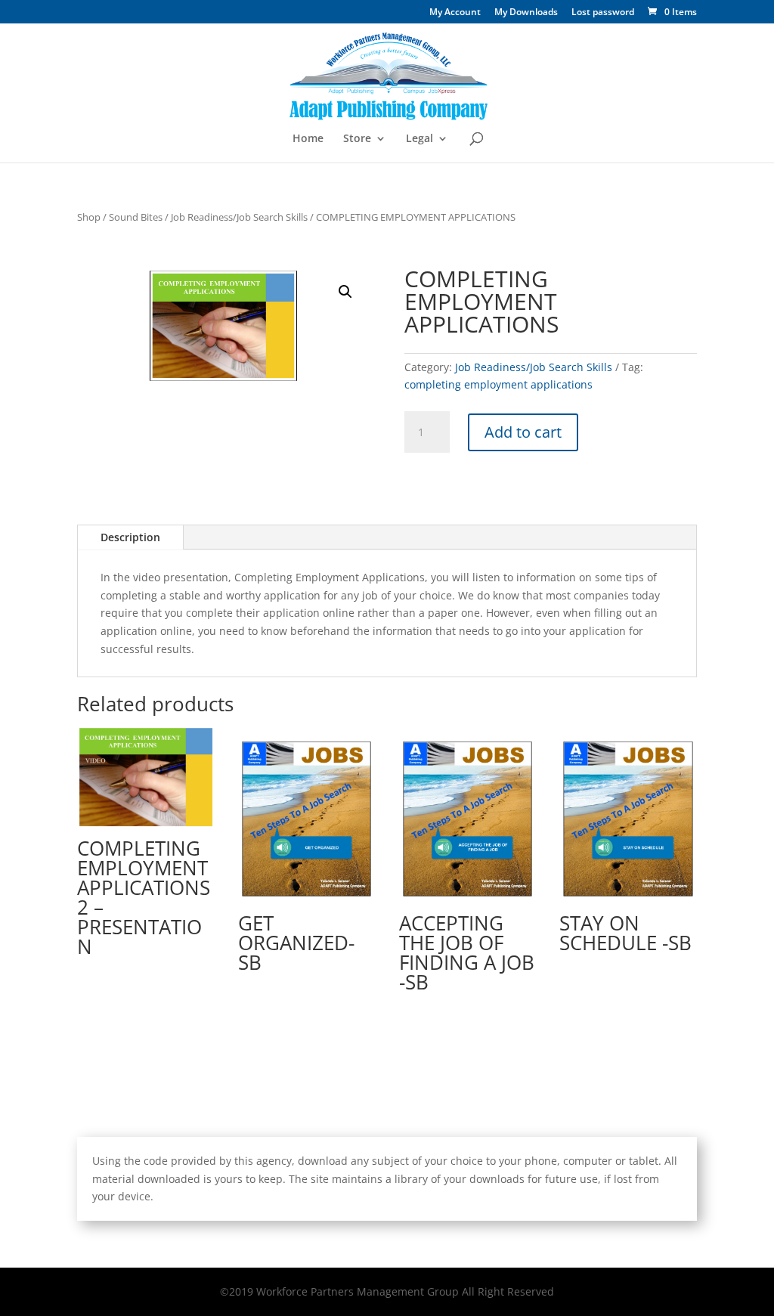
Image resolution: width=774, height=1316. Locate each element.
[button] (345, 291)
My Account (455, 13)
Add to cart (523, 432)
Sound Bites (136, 217)
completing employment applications (498, 384)
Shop (89, 217)
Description (130, 537)
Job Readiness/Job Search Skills (239, 217)
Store (357, 139)
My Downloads (526, 13)
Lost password (602, 13)
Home (308, 139)
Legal (419, 139)
